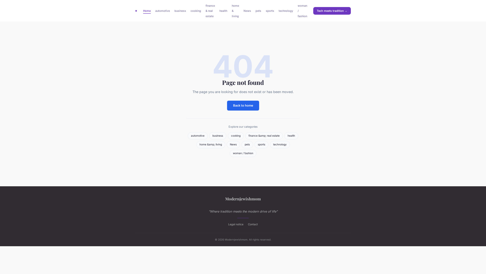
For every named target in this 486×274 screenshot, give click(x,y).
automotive (162, 10)
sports (270, 10)
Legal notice (235, 224)
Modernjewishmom (243, 198)
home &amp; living (211, 144)
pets (258, 10)
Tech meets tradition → (332, 10)
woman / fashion (243, 153)
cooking (196, 10)
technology (286, 10)
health (223, 10)
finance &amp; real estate (264, 135)
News (247, 10)
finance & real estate (210, 11)
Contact (253, 224)
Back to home (243, 105)
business (180, 10)
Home (147, 10)
